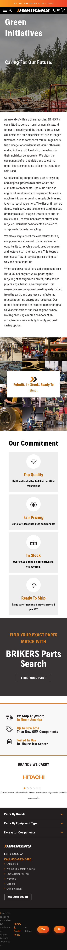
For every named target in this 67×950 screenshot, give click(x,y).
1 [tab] (24, 788)
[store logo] (33, 10)
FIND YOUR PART (33, 678)
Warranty (11, 878)
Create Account (14, 888)
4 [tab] (34, 788)
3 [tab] (31, 788)
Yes (43, 929)
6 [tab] (40, 788)
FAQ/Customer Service (18, 873)
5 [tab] (37, 788)
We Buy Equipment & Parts (21, 868)
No (59, 929)
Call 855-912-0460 (17, 859)
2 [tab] (28, 788)
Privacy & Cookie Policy (17, 929)
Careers (11, 883)
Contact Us (12, 863)
